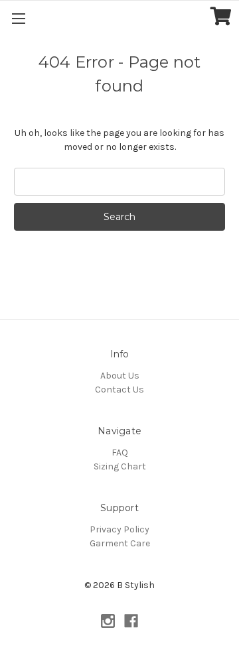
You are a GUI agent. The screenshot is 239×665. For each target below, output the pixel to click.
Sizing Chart (120, 466)
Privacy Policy (119, 529)
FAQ (120, 452)
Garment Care (120, 543)
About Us (119, 375)
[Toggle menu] (18, 18)
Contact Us (119, 389)
